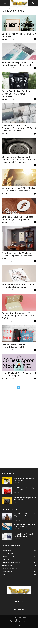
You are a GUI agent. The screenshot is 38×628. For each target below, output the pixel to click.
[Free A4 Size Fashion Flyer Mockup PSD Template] (7, 500)
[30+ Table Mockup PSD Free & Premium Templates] (7, 536)
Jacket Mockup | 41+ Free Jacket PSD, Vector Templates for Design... (24, 516)
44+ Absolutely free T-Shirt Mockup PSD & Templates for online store (18, 189)
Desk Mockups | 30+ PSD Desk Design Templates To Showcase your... (17, 255)
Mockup (4, 39)
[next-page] (27, 387)
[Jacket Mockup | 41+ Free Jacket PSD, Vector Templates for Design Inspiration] (7, 516)
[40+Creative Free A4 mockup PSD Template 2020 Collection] (19, 273)
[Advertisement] (17, 427)
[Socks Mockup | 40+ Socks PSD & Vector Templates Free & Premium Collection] (7, 526)
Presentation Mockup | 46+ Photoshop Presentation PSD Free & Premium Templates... (19, 128)
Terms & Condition (16, 622)
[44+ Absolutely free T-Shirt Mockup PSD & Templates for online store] (19, 177)
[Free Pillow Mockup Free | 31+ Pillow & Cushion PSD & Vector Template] (19, 333)
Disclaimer (29, 620)
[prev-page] (10, 387)
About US (13, 617)
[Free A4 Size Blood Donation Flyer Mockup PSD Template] (7, 490)
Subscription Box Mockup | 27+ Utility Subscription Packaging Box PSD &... (18, 315)
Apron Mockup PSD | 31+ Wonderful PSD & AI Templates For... (19, 374)
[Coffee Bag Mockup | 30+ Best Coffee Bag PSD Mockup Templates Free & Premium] (19, 80)
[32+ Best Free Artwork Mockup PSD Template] (19, 23)
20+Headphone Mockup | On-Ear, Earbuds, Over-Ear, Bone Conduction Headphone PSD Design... (18, 159)
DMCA (25, 622)
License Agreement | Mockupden (14, 620)
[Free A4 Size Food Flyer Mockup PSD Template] (7, 480)
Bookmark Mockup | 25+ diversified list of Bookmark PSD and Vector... (18, 63)
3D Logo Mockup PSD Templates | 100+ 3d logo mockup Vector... (18, 218)
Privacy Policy (22, 617)
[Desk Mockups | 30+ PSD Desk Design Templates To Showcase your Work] (19, 238)
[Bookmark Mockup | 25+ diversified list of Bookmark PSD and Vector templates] (19, 51)
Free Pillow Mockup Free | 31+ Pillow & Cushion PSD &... (16, 345)
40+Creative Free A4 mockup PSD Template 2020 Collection (18, 285)
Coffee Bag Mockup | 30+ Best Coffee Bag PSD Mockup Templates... (16, 94)
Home (4, 8)
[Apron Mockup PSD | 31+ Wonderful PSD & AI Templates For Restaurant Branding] (19, 362)
